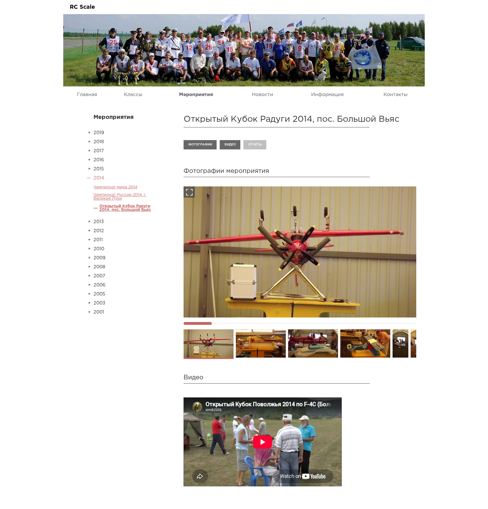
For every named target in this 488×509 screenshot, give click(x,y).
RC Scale (82, 7)
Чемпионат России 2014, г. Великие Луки (119, 196)
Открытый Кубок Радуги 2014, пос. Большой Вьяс (125, 208)
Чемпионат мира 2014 (115, 187)
